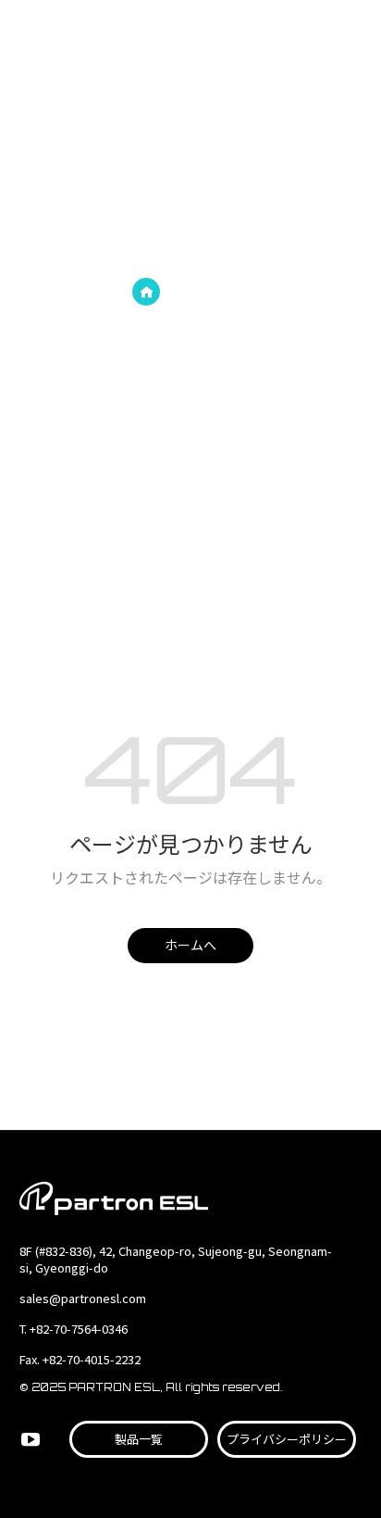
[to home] (98, 37)
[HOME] (146, 292)
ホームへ (190, 945)
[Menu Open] (352, 36)
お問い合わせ (312, 37)
